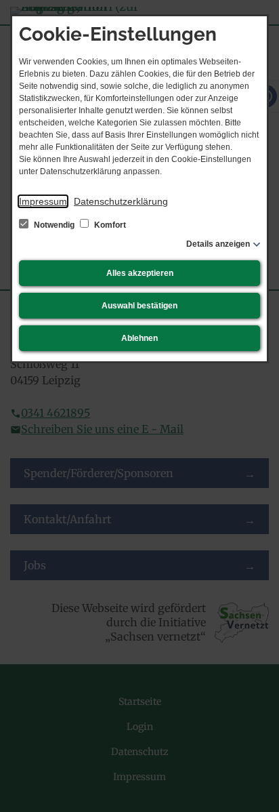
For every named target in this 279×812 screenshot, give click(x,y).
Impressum (43, 201)
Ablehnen (139, 338)
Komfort (109, 225)
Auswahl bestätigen (139, 305)
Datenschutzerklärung (121, 201)
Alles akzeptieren (139, 273)
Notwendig (54, 225)
